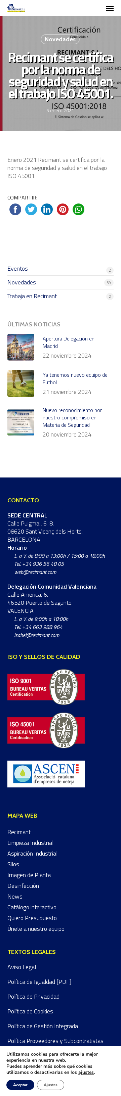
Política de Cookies (30, 1011)
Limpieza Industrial (30, 842)
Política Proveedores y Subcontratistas (55, 1040)
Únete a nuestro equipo (36, 928)
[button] (110, 8)
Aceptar (20, 1085)
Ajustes (50, 1085)
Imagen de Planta (29, 874)
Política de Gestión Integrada (42, 1026)
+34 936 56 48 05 (43, 564)
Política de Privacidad (33, 996)
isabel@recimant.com (36, 635)
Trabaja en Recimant (32, 296)
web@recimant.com (35, 572)
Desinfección (23, 885)
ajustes (86, 1072)
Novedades (60, 39)
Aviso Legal (21, 966)
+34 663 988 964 (42, 627)
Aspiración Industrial (32, 853)
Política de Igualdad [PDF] (39, 981)
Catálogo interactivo (31, 907)
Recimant (19, 831)
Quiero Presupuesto (32, 917)
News (15, 896)
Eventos (17, 269)
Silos (13, 864)
